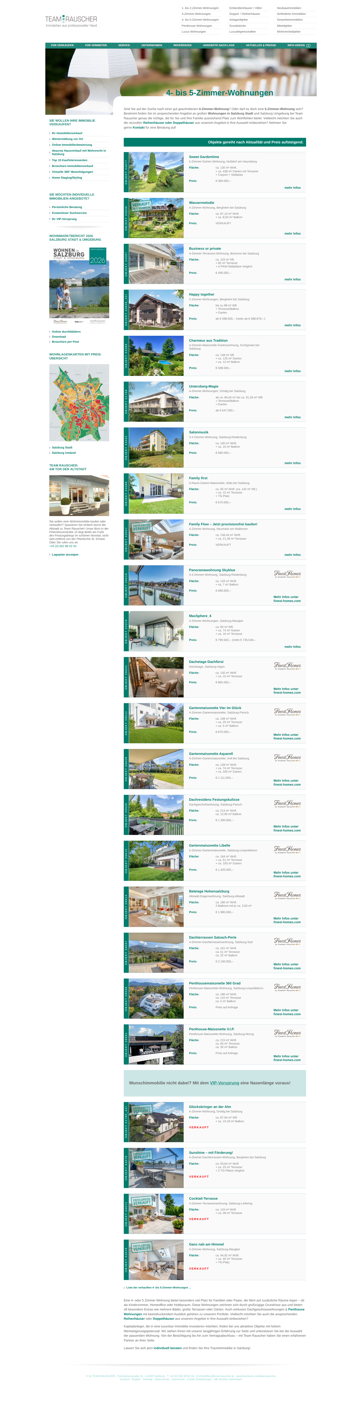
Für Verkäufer (62, 45)
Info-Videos (296, 45)
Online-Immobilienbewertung (72, 145)
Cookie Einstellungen (199, 1379)
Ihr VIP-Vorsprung (64, 219)
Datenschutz (162, 1379)
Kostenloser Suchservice (69, 213)
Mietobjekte (284, 26)
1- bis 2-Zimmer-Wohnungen (200, 8)
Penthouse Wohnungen (197, 26)
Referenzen (183, 45)
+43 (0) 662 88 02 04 (62, 546)
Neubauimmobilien (289, 8)
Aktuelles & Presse (261, 45)
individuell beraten (168, 1348)
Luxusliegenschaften (242, 31)
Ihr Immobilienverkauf (67, 133)
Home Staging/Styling (67, 177)
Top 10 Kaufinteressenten (69, 160)
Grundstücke (237, 26)
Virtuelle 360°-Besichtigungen (72, 172)
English (136, 1379)
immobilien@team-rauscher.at (216, 1376)
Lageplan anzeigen (65, 554)
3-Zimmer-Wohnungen (196, 14)
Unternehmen (152, 45)
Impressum (178, 1379)
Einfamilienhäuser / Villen (245, 8)
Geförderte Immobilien (291, 14)
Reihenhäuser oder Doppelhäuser (168, 123)
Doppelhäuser (163, 1318)
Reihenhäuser (134, 1318)
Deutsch (125, 1379)
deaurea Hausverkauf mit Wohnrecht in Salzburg (79, 152)
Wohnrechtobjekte (288, 31)
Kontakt (139, 127)
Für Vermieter (96, 45)
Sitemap (148, 1379)
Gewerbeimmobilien (290, 19)
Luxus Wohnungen (194, 31)
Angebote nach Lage (219, 45)
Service (124, 45)
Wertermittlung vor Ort (67, 139)
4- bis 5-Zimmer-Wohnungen (200, 19)
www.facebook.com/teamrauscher (256, 1376)
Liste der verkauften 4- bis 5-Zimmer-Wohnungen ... (158, 1287)
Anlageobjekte (238, 19)
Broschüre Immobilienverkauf (72, 166)
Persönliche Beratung (67, 207)
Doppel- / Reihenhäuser (244, 14)
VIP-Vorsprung (224, 1083)
